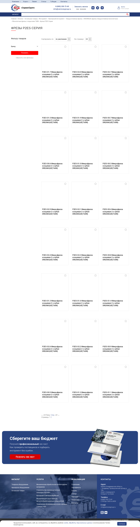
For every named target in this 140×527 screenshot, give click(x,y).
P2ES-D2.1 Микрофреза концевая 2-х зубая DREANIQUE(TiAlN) (82, 211)
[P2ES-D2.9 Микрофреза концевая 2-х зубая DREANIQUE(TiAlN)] (54, 196)
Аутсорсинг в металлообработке (47, 495)
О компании (76, 484)
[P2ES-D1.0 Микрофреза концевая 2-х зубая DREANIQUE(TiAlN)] (85, 151)
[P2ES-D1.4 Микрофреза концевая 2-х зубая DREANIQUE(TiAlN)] (115, 288)
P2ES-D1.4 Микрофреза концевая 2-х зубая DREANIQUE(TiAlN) (113, 303)
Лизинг (34, 1)
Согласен (122, 524)
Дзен (106, 512)
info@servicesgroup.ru (62, 9)
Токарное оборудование (20, 484)
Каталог (15, 14)
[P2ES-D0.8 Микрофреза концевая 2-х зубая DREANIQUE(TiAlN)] (115, 242)
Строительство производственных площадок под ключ (48, 491)
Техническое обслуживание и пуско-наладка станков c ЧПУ (51, 505)
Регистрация (125, 8)
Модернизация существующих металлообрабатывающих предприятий (50, 500)
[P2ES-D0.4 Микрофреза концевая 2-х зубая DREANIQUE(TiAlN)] (115, 196)
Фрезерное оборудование (20, 487)
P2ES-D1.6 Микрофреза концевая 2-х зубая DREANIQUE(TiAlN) (82, 303)
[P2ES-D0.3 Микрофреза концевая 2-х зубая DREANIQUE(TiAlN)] (115, 151)
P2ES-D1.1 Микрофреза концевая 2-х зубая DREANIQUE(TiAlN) (113, 394)
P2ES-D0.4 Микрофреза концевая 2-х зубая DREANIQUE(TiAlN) (113, 211)
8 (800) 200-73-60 (62, 6)
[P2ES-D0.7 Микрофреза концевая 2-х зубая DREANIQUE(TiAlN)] (115, 105)
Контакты (64, 1)
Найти (127, 14)
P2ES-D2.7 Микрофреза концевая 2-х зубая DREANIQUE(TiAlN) (113, 74)
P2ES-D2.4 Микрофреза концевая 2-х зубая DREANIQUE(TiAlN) (52, 257)
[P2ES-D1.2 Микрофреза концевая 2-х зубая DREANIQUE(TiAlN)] (85, 379)
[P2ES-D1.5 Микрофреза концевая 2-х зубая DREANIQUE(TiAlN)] (54, 105)
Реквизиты (75, 500)
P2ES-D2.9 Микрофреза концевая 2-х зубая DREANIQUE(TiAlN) (52, 211)
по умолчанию (61, 39)
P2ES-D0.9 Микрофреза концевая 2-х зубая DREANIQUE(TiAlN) (113, 348)
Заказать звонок (81, 7)
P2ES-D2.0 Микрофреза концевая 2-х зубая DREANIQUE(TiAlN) (82, 74)
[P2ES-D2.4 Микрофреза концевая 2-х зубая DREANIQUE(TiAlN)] (54, 242)
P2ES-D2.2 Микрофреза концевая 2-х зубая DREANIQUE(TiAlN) (82, 348)
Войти (123, 7)
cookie (66, 523)
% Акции (53, 1)
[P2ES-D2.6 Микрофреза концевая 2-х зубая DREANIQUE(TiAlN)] (54, 334)
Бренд (13, 46)
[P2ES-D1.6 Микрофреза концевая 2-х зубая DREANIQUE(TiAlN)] (85, 288)
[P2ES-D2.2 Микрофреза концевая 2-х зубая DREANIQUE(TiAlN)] (85, 334)
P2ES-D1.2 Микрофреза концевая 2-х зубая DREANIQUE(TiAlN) (82, 394)
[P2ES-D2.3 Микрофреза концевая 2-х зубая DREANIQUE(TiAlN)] (85, 242)
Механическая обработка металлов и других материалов (51, 486)
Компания (15, 1)
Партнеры (75, 497)
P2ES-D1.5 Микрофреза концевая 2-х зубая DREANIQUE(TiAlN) (52, 120)
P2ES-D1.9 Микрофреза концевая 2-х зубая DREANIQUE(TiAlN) (82, 120)
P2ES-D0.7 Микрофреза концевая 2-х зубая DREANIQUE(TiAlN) (113, 120)
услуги (40, 479)
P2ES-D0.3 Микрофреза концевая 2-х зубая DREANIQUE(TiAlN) (113, 165)
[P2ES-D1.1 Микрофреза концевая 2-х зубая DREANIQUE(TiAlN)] (115, 379)
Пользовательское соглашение (119, 520)
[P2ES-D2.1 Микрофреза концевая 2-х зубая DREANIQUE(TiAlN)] (85, 196)
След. (53, 415)
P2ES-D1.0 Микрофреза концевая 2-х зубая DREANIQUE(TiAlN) (82, 165)
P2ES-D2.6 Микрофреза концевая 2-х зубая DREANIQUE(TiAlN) (52, 348)
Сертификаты (76, 487)
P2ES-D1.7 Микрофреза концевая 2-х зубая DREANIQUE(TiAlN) (52, 74)
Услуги (25, 1)
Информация (78, 479)
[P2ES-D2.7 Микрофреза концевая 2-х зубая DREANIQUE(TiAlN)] (115, 59)
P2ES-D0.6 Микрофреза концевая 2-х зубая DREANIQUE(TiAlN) (52, 165)
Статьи (43, 1)
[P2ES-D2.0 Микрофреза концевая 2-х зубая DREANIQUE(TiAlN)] (85, 59)
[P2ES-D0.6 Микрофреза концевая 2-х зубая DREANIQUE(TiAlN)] (54, 151)
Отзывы (74, 490)
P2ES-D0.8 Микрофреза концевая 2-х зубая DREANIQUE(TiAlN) (113, 257)
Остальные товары (18, 490)
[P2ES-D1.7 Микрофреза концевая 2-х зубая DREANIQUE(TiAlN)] (54, 59)
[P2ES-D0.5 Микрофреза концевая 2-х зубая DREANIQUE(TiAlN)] (54, 379)
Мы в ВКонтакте (102, 512)
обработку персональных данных (81, 523)
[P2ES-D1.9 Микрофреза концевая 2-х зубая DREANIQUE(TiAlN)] (85, 105)
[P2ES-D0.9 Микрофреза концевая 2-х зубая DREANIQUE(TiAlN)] (115, 334)
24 (87, 39)
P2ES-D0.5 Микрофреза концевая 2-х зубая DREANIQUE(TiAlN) (52, 394)
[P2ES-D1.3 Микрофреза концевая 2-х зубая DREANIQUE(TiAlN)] (54, 288)
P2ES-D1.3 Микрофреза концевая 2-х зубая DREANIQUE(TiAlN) (52, 303)
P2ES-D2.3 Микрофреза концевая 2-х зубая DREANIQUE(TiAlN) (82, 257)
